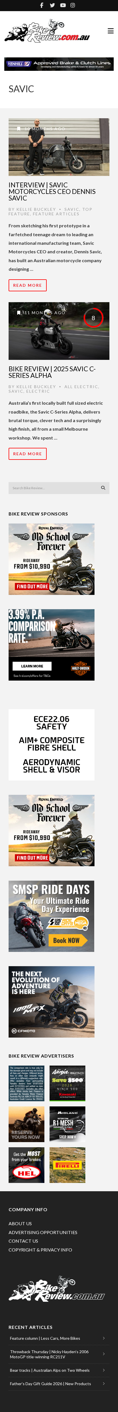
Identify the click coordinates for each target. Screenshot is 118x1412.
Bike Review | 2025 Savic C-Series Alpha (52, 372)
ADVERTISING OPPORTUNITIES (43, 1232)
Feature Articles (56, 213)
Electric (38, 391)
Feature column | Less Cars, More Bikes (45, 1338)
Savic (71, 209)
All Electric (81, 386)
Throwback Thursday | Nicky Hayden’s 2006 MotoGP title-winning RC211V (49, 1354)
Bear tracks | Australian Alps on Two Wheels (50, 1370)
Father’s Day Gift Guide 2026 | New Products (50, 1383)
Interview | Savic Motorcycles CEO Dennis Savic (52, 191)
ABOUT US (20, 1223)
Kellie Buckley (36, 209)
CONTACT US (23, 1240)
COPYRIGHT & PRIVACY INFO (40, 1249)
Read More (27, 285)
